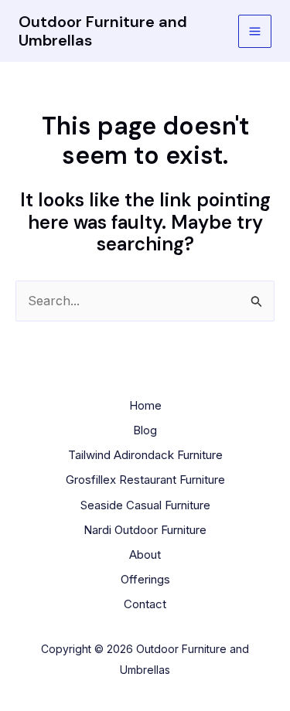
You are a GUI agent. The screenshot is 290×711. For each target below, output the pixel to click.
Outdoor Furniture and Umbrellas (103, 31)
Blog (145, 430)
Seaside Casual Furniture (145, 505)
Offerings (145, 579)
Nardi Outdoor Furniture (145, 529)
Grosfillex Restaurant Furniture (145, 479)
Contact (145, 604)
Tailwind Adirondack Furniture (145, 454)
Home (145, 405)
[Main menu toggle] (254, 31)
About (145, 554)
